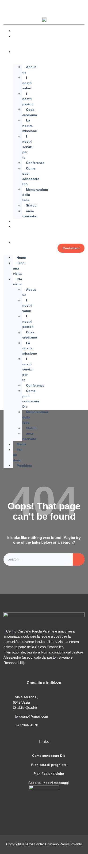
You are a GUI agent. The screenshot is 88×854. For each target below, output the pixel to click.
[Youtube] (26, 6)
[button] (80, 6)
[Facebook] (9, 6)
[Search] (78, 559)
